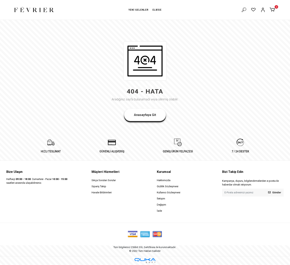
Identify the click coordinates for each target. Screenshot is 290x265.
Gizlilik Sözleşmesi (167, 186)
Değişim (161, 204)
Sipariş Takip (99, 186)
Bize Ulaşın (14, 172)
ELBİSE (156, 9)
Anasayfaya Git (145, 115)
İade (159, 210)
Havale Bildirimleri (102, 192)
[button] (273, 10)
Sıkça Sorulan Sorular (104, 180)
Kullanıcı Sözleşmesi (168, 192)
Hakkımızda (163, 180)
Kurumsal (164, 172)
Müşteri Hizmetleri (105, 172)
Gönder (276, 192)
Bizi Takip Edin (232, 172)
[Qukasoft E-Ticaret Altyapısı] (145, 260)
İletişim (161, 198)
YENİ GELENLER (138, 9)
